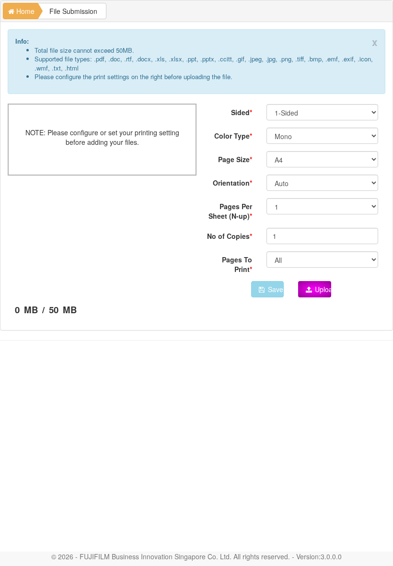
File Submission (73, 11)
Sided (240, 112)
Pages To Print (237, 264)
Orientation (231, 183)
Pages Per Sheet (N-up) (230, 211)
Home (24, 11)
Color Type (232, 136)
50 (53, 310)
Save (274, 289)
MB (30, 310)
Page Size (234, 159)
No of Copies (228, 236)
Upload (322, 289)
